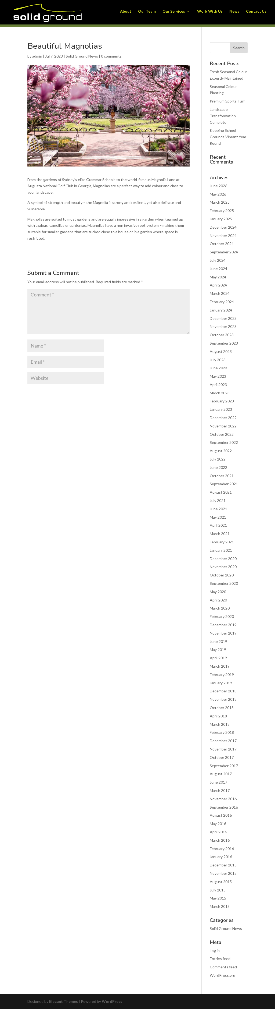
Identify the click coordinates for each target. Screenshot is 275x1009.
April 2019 (218, 658)
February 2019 (222, 674)
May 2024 (218, 277)
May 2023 (218, 376)
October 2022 (222, 434)
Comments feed (223, 967)
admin (37, 56)
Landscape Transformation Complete (223, 116)
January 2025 (221, 219)
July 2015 (218, 890)
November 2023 (223, 326)
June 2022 (218, 467)
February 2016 (222, 848)
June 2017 (218, 782)
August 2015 (221, 881)
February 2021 (222, 542)
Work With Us (210, 11)
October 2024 (222, 243)
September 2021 (224, 484)
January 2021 (221, 550)
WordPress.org (222, 975)
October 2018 (222, 707)
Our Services (173, 11)
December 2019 (223, 624)
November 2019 (223, 633)
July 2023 (218, 359)
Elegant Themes (63, 1001)
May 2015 (218, 898)
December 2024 (223, 227)
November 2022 (223, 426)
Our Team (147, 11)
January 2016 (221, 856)
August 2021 (221, 492)
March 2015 (220, 906)
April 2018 (218, 716)
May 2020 (218, 591)
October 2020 (222, 575)
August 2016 (221, 815)
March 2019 (220, 666)
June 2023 (218, 368)
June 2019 (218, 641)
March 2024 (220, 293)
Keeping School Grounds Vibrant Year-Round (229, 137)
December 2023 (223, 318)
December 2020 (223, 558)
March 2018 (220, 724)
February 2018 (222, 732)
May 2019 (218, 649)
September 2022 (224, 442)
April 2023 (218, 384)
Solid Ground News (82, 56)
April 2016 (218, 832)
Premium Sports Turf (227, 101)
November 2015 (223, 873)
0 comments (111, 56)
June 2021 (218, 509)
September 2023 (224, 343)
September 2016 (224, 807)
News (234, 11)
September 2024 (224, 252)
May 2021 (218, 517)
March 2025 (220, 202)
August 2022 (221, 450)
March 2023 (220, 393)
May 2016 (218, 823)
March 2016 (220, 840)
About (125, 11)
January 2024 (221, 310)
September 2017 (224, 765)
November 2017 (223, 749)
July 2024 (218, 260)
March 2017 (220, 790)
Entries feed (220, 958)
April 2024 (218, 285)
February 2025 (222, 210)
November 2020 (223, 566)
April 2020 (218, 600)
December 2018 (223, 691)
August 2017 (221, 773)
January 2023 (221, 409)
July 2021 (218, 500)
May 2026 (218, 194)
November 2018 (223, 699)
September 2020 (224, 583)
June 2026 (218, 185)
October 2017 (222, 757)
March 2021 (220, 533)
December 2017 (223, 740)
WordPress (112, 1001)
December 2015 (223, 865)
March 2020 (220, 608)
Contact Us (256, 11)
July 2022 (218, 459)
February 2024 (222, 301)
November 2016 (223, 798)
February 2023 (222, 401)
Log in (215, 950)
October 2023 (222, 334)
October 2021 (222, 475)
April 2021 (218, 525)
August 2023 (221, 351)
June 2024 (218, 268)
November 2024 (223, 235)
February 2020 (222, 616)
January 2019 (221, 683)
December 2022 (223, 417)
